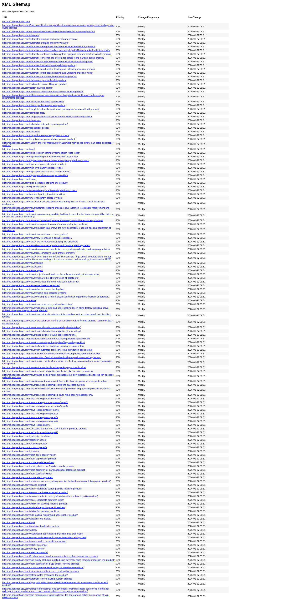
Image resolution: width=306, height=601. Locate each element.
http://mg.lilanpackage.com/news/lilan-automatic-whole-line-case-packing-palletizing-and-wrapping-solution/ (56, 249)
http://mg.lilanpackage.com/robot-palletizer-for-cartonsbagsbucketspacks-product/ (43, 470)
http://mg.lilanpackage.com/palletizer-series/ (24, 440)
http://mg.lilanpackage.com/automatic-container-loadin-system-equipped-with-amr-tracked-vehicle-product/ (56, 50)
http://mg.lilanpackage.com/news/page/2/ (22, 263)
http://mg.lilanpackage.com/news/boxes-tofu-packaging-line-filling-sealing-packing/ (43, 342)
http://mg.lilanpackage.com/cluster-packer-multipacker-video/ (33, 101)
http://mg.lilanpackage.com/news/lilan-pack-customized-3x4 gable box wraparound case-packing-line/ (54, 381)
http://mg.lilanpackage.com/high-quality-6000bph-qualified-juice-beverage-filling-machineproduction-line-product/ (58, 560)
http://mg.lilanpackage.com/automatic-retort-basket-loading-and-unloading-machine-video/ (47, 73)
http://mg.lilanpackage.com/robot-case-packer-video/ (29, 455)
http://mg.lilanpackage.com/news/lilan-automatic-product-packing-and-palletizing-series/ (46, 245)
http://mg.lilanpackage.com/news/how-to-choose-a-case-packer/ (34, 234)
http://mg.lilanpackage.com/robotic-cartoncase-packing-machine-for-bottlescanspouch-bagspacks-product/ (56, 481)
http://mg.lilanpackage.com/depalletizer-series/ (25, 128)
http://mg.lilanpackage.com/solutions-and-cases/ (26, 518)
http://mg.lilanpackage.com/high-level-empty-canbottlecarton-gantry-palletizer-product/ (45, 160)
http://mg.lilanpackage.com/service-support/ (24, 485)
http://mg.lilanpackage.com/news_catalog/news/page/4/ (30, 421)
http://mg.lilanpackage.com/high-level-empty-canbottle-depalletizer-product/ (40, 156)
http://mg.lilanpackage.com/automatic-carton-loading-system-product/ (37, 578)
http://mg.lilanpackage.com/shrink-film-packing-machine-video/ (33, 507)
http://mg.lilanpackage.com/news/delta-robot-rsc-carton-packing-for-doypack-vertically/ (46, 338)
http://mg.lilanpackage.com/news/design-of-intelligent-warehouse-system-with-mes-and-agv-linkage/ (52, 220)
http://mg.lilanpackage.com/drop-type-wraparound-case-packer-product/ (38, 139)
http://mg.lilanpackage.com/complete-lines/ (23, 113)
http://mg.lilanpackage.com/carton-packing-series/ (27, 88)
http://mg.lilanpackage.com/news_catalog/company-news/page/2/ (35, 402)
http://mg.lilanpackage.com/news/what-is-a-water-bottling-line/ (33, 289)
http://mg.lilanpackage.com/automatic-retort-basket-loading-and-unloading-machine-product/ (48, 69)
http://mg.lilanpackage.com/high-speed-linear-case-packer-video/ (35, 175)
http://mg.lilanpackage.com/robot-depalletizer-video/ (28, 462)
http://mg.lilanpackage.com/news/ (19, 300)
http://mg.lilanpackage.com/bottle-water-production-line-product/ (34, 80)
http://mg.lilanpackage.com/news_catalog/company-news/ (31, 398)
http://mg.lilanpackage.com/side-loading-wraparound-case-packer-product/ (40, 515)
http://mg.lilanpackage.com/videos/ (19, 530)
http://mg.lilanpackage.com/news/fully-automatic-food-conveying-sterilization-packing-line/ (47, 350)
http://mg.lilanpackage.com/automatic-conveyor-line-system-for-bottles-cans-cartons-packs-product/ (53, 57)
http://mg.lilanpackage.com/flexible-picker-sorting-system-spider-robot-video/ (41, 153)
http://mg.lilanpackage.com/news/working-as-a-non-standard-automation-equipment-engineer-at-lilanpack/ (55, 296)
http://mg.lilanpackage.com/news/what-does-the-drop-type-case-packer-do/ (40, 281)
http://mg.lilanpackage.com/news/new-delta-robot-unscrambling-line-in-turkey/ (41, 327)
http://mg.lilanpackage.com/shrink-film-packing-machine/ (30, 511)
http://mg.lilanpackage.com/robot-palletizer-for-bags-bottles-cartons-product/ (40, 563)
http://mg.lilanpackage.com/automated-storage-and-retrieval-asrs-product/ (39, 39)
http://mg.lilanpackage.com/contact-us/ (21, 120)
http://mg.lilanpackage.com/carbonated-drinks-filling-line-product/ (34, 84)
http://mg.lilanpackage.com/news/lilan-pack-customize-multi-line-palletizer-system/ (43, 385)
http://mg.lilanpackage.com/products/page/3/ (24, 447)
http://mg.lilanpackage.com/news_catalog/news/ (26, 425)
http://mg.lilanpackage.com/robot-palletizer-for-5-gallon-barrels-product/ (38, 466)
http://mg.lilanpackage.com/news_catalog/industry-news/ (30, 410)
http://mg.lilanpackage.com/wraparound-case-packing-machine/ (34, 541)
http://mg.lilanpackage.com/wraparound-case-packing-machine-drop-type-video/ (42, 533)
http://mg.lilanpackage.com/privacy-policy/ (23, 548)
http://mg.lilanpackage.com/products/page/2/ (24, 443)
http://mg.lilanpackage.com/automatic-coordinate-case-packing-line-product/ (40, 571)
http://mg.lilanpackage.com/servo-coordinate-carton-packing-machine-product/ (42, 488)
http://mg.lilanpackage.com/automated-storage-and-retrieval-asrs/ (35, 42)
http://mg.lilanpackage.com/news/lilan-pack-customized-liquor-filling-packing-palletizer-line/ (47, 395)
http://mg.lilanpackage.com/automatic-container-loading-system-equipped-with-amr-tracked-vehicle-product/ (56, 54)
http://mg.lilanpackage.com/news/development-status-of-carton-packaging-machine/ (44, 224)
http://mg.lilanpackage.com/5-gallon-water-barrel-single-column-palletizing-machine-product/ (48, 31)
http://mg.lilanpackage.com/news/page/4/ (22, 270)
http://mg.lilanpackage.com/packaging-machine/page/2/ (30, 432)
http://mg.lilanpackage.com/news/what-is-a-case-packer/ (31, 285)
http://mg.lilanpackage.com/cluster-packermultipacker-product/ (33, 105)
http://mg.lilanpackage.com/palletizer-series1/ (25, 552)
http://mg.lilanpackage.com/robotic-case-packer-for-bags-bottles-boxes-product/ (42, 567)
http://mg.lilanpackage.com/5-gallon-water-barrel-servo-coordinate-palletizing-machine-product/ (50, 556)
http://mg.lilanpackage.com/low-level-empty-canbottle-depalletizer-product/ (39, 190)
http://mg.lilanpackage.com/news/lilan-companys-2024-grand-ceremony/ (38, 253)
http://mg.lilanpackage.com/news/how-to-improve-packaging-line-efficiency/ (40, 241)
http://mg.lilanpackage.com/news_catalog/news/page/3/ (30, 417)
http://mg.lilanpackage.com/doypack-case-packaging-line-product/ (35, 135)
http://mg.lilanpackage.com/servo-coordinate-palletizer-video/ (33, 500)
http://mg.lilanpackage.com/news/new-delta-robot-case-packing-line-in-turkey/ (41, 331)
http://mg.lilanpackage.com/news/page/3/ (22, 266)
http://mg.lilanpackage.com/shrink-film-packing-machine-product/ (34, 503)
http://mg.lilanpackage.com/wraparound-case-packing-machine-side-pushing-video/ (44, 537)
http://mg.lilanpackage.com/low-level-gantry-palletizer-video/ (32, 198)
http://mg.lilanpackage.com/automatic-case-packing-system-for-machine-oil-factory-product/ (48, 46)
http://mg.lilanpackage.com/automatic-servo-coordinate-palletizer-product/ (39, 76)
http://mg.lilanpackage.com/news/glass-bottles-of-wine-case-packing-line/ (39, 335)
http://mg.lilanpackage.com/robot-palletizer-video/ (27, 473)
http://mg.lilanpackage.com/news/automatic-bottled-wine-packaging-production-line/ (44, 367)
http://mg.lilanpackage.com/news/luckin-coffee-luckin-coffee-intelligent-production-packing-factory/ (51, 357)
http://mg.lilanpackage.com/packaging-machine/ (26, 436)
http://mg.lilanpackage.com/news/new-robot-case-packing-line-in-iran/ (37, 304)
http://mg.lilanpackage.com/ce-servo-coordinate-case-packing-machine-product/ (42, 91)
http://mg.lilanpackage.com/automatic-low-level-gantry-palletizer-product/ (38, 65)
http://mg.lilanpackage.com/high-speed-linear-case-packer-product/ (36, 171)
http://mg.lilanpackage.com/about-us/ (20, 35)
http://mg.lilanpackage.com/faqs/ (18, 149)
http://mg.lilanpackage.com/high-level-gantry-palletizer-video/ (32, 168)
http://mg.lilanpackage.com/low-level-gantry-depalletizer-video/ (33, 194)
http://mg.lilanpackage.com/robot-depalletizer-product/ (29, 458)
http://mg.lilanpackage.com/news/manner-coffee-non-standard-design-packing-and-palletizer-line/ (51, 353)
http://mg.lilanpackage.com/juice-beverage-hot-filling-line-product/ (35, 183)
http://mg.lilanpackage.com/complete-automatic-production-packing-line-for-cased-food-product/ (50, 109)
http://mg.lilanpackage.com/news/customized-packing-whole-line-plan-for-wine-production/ (47, 371)
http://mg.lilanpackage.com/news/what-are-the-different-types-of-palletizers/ (40, 278)
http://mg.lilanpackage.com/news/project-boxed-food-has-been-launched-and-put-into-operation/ (50, 274)
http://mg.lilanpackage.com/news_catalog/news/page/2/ (30, 413)
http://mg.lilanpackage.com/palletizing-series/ (24, 545)
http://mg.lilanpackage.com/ (16, 21)
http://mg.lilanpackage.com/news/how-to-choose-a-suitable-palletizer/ (37, 238)
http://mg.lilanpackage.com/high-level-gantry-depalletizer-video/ (34, 164)
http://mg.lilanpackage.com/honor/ (19, 179)
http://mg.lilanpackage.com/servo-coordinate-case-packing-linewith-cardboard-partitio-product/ (50, 496)
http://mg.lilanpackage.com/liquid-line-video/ (24, 186)
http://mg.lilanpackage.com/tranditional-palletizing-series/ (30, 526)
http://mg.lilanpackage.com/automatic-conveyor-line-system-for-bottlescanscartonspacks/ (47, 61)
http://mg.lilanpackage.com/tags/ (18, 522)
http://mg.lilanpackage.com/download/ (21, 131)
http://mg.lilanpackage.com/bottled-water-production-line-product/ (35, 575)
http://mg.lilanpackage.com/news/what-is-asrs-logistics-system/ (34, 293)
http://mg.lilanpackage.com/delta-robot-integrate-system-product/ (35, 124)
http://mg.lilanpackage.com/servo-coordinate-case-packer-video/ (35, 492)
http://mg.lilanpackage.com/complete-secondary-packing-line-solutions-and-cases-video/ (47, 116)
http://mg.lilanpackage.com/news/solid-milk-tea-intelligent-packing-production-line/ (43, 346)
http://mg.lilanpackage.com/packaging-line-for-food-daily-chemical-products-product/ (44, 428)
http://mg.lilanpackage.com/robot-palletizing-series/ (27, 477)
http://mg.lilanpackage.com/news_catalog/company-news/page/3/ (35, 406)
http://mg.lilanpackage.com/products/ (20, 451)
